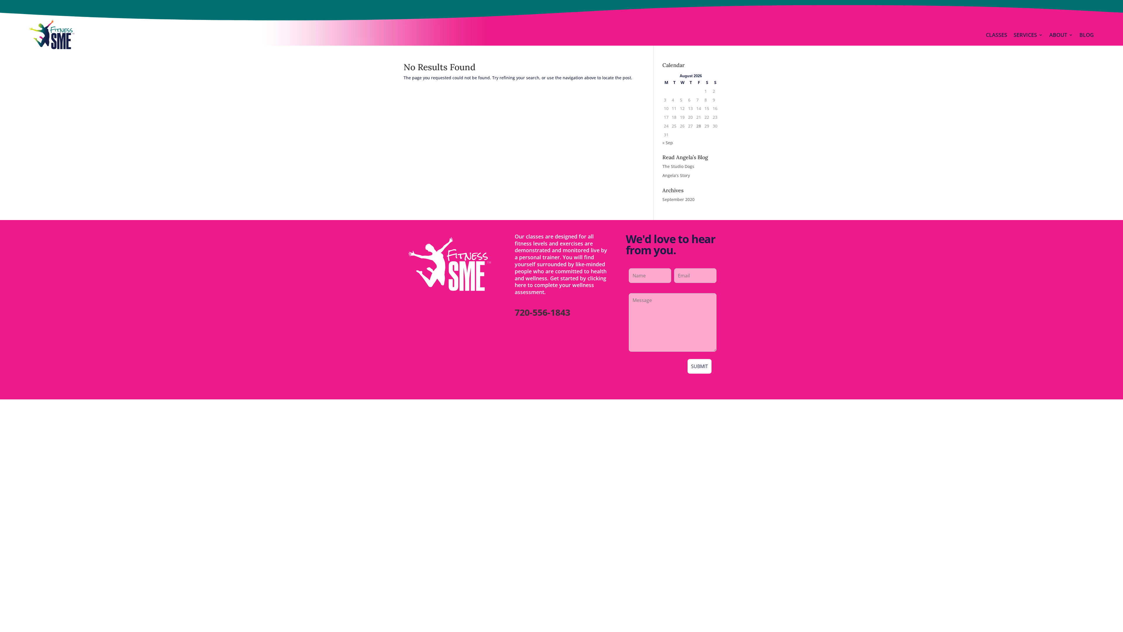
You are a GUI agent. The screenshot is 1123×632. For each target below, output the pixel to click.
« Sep (667, 142)
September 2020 (678, 199)
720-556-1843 (542, 312)
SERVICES (1025, 34)
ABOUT (1058, 34)
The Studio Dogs (678, 166)
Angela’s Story (676, 175)
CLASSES (996, 34)
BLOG (1086, 34)
